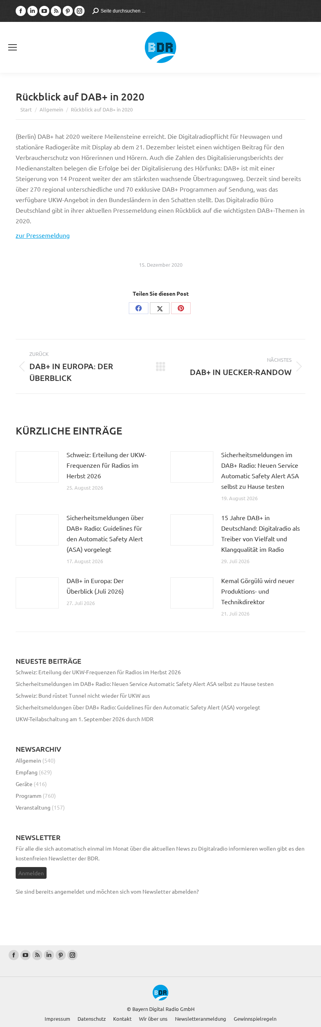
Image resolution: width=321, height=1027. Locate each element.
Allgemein (28, 760)
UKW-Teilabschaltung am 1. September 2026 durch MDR (84, 718)
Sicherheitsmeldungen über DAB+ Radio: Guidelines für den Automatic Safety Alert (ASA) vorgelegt (105, 533)
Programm (28, 795)
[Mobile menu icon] (12, 47)
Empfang (27, 772)
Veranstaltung (33, 807)
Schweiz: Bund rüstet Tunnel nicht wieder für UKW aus (83, 695)
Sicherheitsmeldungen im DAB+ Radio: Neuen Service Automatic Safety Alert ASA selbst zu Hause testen (260, 470)
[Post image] (37, 467)
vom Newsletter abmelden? (165, 891)
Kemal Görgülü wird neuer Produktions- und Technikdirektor (257, 590)
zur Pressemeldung (43, 235)
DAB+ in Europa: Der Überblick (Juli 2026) (95, 585)
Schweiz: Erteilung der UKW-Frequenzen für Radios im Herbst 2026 (106, 465)
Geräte (24, 783)
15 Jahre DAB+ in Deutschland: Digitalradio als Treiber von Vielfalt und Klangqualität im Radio (260, 533)
